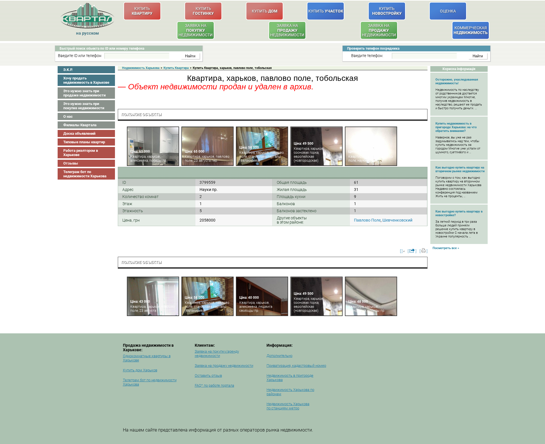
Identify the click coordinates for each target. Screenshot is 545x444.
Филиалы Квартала (80, 125)
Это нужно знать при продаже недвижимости (84, 93)
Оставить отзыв (208, 375)
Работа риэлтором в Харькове (80, 152)
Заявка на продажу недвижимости (224, 365)
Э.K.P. (68, 70)
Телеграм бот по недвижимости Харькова (84, 174)
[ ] (401, 251)
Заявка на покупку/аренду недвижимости (217, 353)
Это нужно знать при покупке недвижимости (83, 106)
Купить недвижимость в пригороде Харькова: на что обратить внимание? (456, 127)
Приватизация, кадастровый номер (296, 365)
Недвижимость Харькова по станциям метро (288, 406)
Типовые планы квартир (84, 142)
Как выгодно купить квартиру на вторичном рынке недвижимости (460, 169)
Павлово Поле (367, 220)
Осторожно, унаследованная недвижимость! (456, 81)
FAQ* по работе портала (214, 385)
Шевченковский (397, 220)
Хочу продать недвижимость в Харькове (86, 80)
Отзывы (70, 163)
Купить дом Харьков (140, 370)
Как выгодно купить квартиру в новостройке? (459, 213)
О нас (68, 116)
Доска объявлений (79, 133)
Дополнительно (279, 355)
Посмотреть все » (446, 248)
